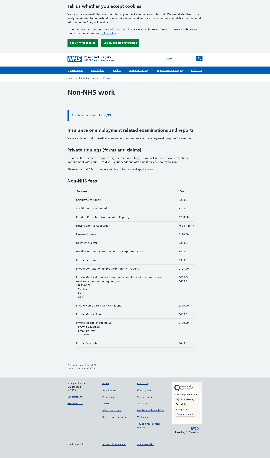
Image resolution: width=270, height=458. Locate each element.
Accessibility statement (114, 444)
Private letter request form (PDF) (92, 115)
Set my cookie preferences (120, 42)
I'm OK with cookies (82, 42)
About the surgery (138, 70)
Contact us (196, 70)
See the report (184, 414)
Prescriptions (97, 70)
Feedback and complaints (150, 410)
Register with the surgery (170, 70)
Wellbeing (142, 417)
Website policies (145, 444)
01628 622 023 (75, 403)
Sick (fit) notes (144, 397)
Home (71, 78)
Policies (107, 78)
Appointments (75, 70)
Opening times (144, 390)
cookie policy (108, 33)
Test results (142, 403)
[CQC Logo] (183, 390)
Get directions (75, 396)
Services (117, 70)
